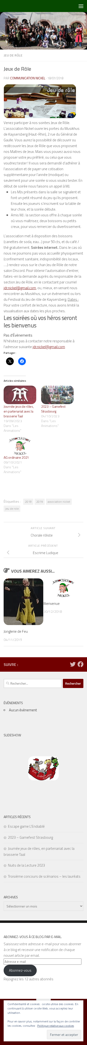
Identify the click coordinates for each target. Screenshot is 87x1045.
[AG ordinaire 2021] (20, 446)
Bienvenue (52, 603)
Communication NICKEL (27, 78)
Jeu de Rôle (13, 55)
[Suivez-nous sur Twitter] (73, 664)
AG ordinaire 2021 (16, 457)
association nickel (59, 501)
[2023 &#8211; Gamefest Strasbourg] (57, 395)
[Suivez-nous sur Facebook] (80, 664)
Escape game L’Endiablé (26, 826)
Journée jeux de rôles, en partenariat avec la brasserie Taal (19, 411)
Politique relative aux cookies (55, 1025)
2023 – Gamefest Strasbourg (53, 409)
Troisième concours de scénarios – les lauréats (44, 876)
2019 (39, 501)
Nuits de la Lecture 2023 (26, 865)
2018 (28, 501)
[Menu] (81, 6)
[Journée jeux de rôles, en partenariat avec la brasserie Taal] (20, 395)
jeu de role (12, 508)
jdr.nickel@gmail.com (20, 288)
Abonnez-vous (20, 970)
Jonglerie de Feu (16, 631)
